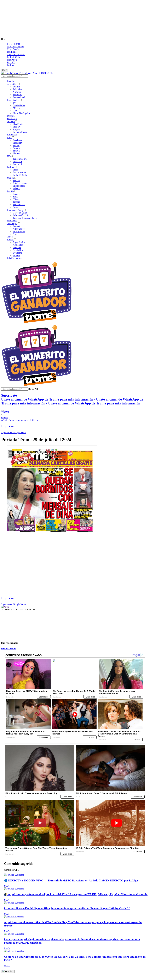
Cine (15, 110)
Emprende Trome (15, 210)
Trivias (10, 236)
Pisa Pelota (12, 59)
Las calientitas (19, 172)
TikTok (16, 150)
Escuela (16, 194)
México (16, 188)
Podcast (10, 65)
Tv (14, 102)
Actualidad (12, 84)
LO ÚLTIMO (13, 44)
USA (9, 156)
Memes (16, 153)
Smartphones (19, 231)
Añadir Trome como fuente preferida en (19, 420)
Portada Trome (8, 648)
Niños (15, 199)
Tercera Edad (19, 204)
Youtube (17, 148)
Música (16, 108)
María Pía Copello (15, 46)
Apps (15, 234)
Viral (9, 137)
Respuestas (12, 134)
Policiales (17, 89)
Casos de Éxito (20, 212)
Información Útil (20, 215)
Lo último (11, 81)
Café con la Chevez (16, 54)
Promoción (12, 220)
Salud (15, 196)
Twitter (16, 145)
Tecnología (12, 223)
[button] (33, 389)
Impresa (7, 426)
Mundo (10, 178)
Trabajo (16, 202)
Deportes (11, 116)
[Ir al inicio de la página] (8, 971)
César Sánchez (14, 49)
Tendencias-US (20, 159)
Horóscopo (12, 118)
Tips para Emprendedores (24, 218)
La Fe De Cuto (20, 175)
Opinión (11, 121)
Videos (10, 239)
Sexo (15, 207)
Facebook (17, 140)
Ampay (16, 129)
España (16, 180)
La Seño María (20, 132)
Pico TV (11, 62)
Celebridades (19, 105)
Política (16, 86)
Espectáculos (13, 100)
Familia (10, 191)
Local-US (17, 161)
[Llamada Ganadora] (36, 323)
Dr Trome (17, 253)
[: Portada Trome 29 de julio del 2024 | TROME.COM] (27, 73)
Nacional (17, 92)
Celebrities (18, 250)
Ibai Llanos (12, 52)
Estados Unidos (20, 183)
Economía (17, 94)
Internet (16, 226)
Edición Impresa (14, 258)
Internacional (19, 97)
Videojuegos (18, 229)
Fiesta (15, 169)
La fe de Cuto (13, 57)
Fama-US (17, 164)
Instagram (17, 143)
